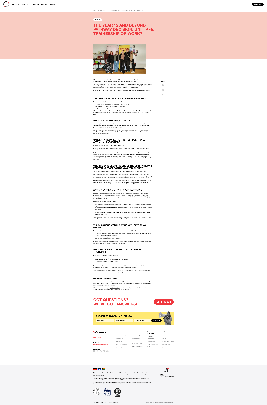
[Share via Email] (163, 94)
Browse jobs (119, 341)
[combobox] (142, 320)
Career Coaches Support (121, 344)
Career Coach (115, 212)
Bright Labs (170, 402)
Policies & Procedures (113, 402)
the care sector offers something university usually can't (134, 182)
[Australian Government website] (167, 375)
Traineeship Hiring (136, 335)
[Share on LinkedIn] (163, 90)
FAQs (163, 347)
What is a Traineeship (121, 335)
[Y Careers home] (6, 4)
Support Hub (119, 347)
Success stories (135, 352)
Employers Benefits (136, 349)
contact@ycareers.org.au (100, 344)
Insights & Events (102, 10)
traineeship (97, 124)
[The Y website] (166, 370)
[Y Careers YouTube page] (107, 351)
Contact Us (164, 351)
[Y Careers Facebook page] (94, 351)
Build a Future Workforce (137, 346)
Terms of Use (96, 402)
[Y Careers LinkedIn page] (97, 351)
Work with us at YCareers (168, 341)
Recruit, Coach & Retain (137, 343)
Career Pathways (151, 341)
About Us (164, 335)
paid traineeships (115, 287)
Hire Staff (135, 332)
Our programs (119, 338)
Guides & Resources (150, 332)
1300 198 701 (97, 337)
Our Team (164, 338)
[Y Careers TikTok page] (104, 351)
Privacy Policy (104, 402)
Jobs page (107, 289)
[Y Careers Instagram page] (101, 351)
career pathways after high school (132, 90)
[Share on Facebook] (163, 85)
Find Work (119, 332)
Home (94, 10)
